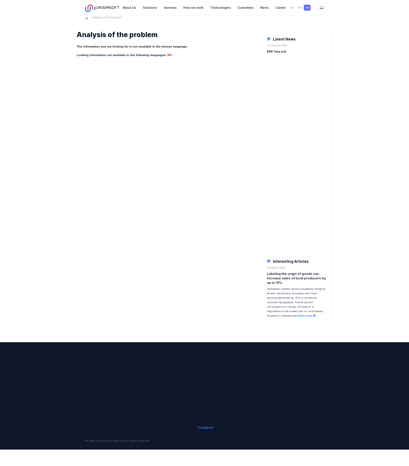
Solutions (150, 7)
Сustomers (245, 7)
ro (300, 7)
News (264, 7)
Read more (305, 315)
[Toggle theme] (321, 8)
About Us (129, 7)
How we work (193, 7)
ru (292, 7)
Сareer (281, 7)
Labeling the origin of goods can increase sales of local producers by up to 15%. (296, 278)
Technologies (220, 7)
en (307, 7)
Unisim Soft (102, 7)
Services (170, 7)
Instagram (205, 427)
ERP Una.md (276, 51)
